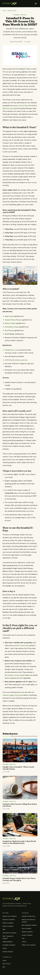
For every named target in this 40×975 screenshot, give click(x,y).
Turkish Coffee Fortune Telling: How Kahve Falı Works (20, 805)
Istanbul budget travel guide (13, 695)
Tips (23, 938)
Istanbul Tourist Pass (20, 105)
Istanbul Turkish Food (28, 916)
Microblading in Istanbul (29, 925)
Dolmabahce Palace (12, 327)
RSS (4, 967)
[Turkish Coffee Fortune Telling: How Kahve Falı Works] (20, 787)
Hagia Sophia (9, 316)
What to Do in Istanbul (29, 945)
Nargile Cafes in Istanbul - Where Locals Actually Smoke (18, 768)
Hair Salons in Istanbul (9, 933)
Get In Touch (7, 964)
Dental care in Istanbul (9, 916)
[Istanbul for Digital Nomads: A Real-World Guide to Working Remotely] (20, 824)
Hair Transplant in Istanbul (8, 937)
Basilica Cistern (10, 323)
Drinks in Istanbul (8, 926)
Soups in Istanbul (27, 935)
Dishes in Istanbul (8, 923)
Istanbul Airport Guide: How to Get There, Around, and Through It (19, 879)
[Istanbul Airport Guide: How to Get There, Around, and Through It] (20, 862)
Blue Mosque (9, 330)
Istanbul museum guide (16, 675)
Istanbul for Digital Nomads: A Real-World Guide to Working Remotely (19, 842)
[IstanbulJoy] (10, 3)
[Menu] (35, 3)
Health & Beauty (8, 942)
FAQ (4, 929)
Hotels (5, 948)
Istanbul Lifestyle (12, 10)
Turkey (24, 942)
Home (4, 10)
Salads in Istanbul (27, 932)
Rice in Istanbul (26, 928)
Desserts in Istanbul (9, 919)
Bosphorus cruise (12, 350)
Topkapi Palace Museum (13, 320)
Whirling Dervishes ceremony (17, 360)
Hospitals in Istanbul (9, 945)
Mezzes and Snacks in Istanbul (28, 921)
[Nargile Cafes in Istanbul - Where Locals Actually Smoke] (20, 750)
